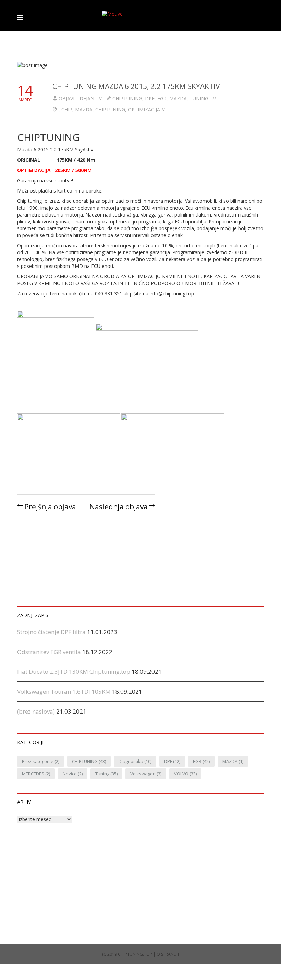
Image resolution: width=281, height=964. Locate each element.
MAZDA (178, 98)
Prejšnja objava (49, 506)
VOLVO (185, 773)
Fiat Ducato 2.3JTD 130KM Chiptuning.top (73, 672)
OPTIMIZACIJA (144, 109)
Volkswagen (145, 773)
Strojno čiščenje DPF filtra (51, 632)
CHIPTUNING (127, 98)
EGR (162, 98)
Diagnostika (135, 761)
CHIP (66, 109)
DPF (150, 98)
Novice (73, 773)
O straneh (168, 954)
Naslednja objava (119, 506)
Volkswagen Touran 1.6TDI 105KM (64, 691)
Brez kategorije (40, 761)
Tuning (199, 98)
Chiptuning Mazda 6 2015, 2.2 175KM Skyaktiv (136, 86)
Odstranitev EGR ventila (49, 652)
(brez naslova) (36, 711)
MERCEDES (36, 773)
